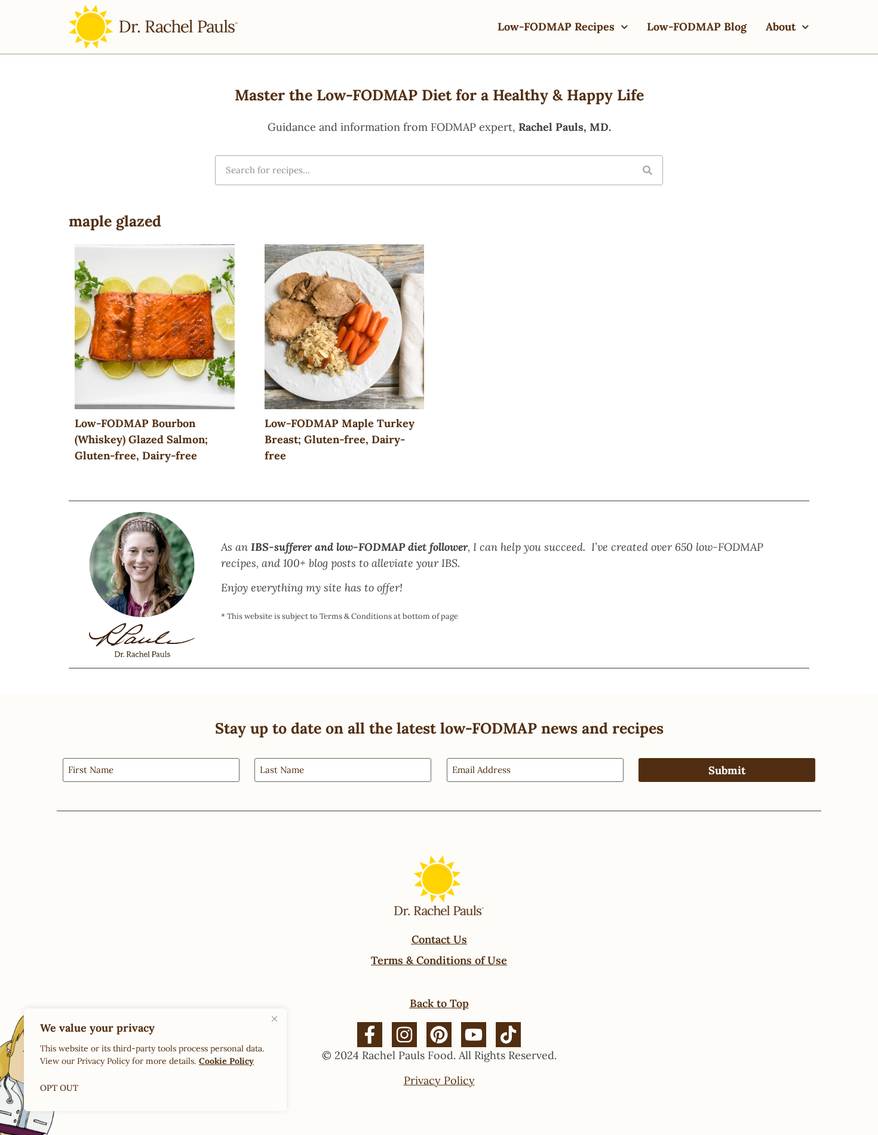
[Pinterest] (439, 1034)
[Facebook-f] (369, 1034)
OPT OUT (59, 1087)
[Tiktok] (508, 1034)
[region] (155, 1059)
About (781, 26)
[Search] (647, 170)
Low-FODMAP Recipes (556, 26)
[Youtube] (473, 1034)
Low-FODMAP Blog (697, 26)
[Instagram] (404, 1034)
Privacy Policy (439, 1080)
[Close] (274, 1018)
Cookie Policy (226, 1061)
